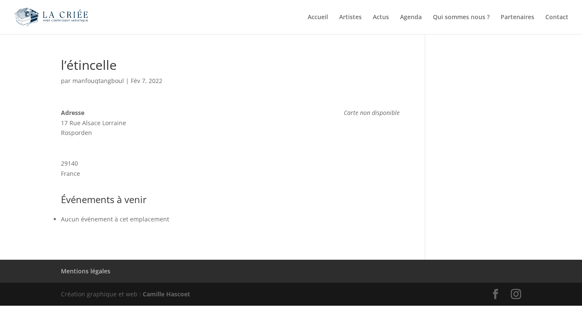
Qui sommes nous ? (461, 17)
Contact (556, 17)
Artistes (350, 17)
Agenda (411, 17)
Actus (381, 17)
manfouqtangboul (98, 81)
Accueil (318, 17)
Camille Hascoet (166, 294)
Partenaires (517, 17)
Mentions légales (85, 271)
